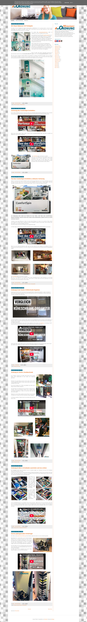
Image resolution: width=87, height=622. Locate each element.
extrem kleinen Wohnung (21, 535)
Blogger (53, 619)
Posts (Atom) (17, 610)
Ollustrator (45, 619)
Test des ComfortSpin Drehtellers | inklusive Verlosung (27, 179)
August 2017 (57, 53)
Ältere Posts (50, 609)
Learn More (66, 2)
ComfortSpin (35, 156)
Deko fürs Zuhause (16, 104)
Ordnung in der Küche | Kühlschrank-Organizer (25, 290)
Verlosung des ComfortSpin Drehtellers (23, 110)
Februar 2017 (57, 56)
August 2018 (57, 49)
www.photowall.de (46, 35)
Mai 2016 (56, 65)
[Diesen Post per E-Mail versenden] (22, 103)
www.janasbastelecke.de (43, 32)
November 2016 (57, 60)
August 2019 (57, 48)
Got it (71, 2)
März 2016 (56, 67)
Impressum (26, 20)
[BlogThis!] (23, 103)
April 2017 (56, 55)
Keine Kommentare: (18, 172)
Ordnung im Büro (16, 527)
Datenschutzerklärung (19, 20)
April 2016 (56, 66)
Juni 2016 (56, 63)
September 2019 (57, 47)
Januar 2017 (57, 57)
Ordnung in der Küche (17, 366)
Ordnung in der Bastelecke (23, 527)
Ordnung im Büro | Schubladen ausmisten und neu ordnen (29, 468)
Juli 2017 (56, 54)
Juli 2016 (56, 62)
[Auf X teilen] (24, 103)
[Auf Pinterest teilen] (27, 103)
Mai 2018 (56, 50)
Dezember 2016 (57, 59)
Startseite (12, 20)
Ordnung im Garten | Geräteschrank (22, 372)
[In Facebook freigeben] (26, 103)
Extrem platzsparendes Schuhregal (21, 533)
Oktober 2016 (57, 61)
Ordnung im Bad (22, 104)
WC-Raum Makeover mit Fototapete (22, 26)
